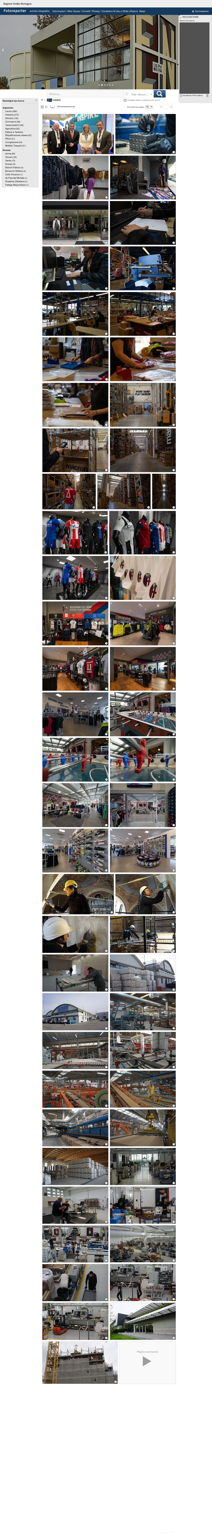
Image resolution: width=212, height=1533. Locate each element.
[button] (99, 85)
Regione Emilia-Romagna (17, 4)
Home (42, 99)
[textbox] (85, 93)
